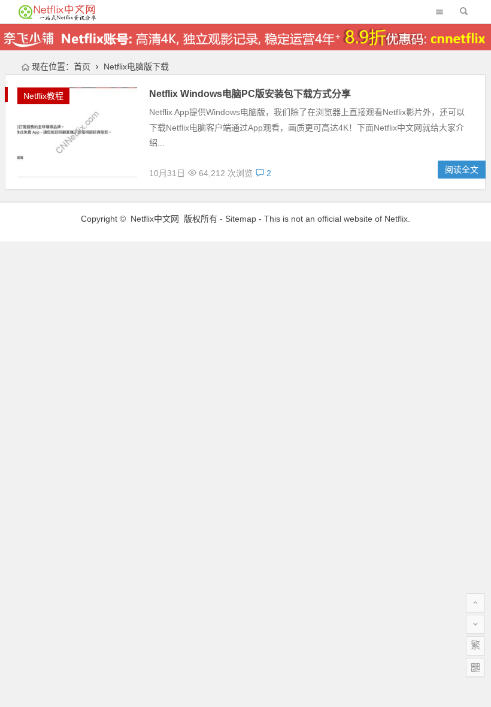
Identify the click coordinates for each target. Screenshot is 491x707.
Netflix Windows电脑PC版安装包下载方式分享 (250, 94)
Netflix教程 (43, 96)
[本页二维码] (475, 667)
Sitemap (240, 218)
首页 (82, 66)
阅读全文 (461, 169)
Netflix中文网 (155, 218)
